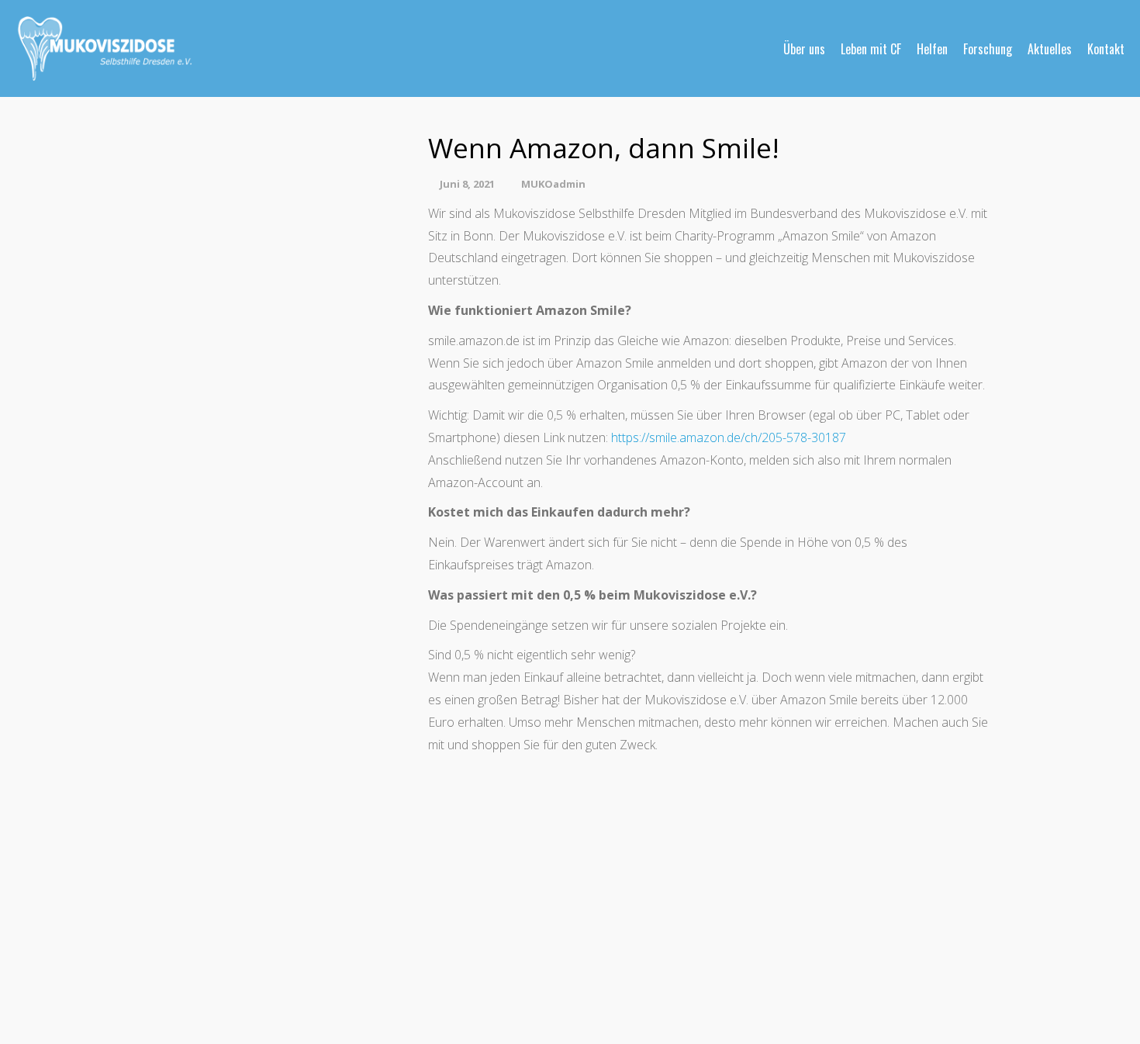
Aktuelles (1050, 49)
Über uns (804, 49)
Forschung (987, 49)
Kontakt (1105, 49)
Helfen (932, 49)
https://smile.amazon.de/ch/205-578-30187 (728, 437)
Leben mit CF (871, 49)
